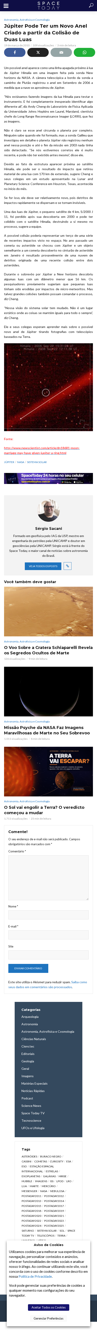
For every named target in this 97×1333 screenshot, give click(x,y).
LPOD (59, 1181)
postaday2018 (31, 1211)
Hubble (27, 1181)
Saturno (28, 1230)
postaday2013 (31, 1201)
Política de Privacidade (35, 1276)
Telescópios (45, 1235)
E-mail (13, 926)
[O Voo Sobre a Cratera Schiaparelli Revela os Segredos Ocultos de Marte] (48, 611)
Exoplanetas (31, 1176)
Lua (24, 1186)
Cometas (40, 1161)
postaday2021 (54, 1215)
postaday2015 (31, 1206)
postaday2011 (31, 1196)
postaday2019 (54, 1211)
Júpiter (9, 462)
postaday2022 (31, 1220)
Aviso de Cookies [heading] (48, 1245)
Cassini (26, 1161)
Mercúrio (49, 1186)
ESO (24, 1166)
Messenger (29, 1191)
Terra (61, 1235)
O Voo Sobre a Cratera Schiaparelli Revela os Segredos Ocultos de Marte (48, 650)
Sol (62, 1230)
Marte (34, 1186)
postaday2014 (54, 1201)
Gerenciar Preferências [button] (48, 1318)
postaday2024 (31, 1225)
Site (10, 946)
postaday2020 (31, 1215)
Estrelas (52, 1171)
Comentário (17, 851)
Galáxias (49, 1176)
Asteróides (29, 1156)
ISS (51, 1181)
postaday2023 (54, 1220)
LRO (69, 1181)
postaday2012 (54, 1196)
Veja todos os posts (43, 566)
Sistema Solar (37, 462)
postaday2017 (54, 1206)
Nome (13, 906)
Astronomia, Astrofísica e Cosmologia (27, 19)
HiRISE (63, 1176)
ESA (68, 1161)
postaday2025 (54, 1225)
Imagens (41, 1181)
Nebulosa (57, 1191)
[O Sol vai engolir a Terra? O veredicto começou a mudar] (48, 771)
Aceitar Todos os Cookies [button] (49, 1307)
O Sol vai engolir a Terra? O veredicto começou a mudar (44, 810)
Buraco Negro (50, 1156)
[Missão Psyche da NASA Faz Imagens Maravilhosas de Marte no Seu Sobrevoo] (48, 691)
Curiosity (56, 1161)
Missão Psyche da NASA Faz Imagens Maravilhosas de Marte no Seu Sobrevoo (47, 730)
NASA (20, 462)
